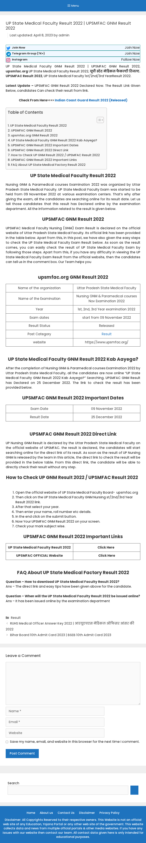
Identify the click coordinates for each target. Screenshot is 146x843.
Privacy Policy (109, 813)
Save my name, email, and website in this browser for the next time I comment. (75, 741)
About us (46, 813)
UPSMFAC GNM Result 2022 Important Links (44, 160)
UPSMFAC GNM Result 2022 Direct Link (39, 150)
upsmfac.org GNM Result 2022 (34, 135)
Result (107, 334)
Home (31, 813)
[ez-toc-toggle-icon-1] (98, 120)
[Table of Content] (100, 120)
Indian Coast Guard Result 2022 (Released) (91, 100)
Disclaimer (87, 813)
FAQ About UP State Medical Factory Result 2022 (48, 165)
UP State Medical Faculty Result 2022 (38, 125)
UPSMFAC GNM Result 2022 (31, 130)
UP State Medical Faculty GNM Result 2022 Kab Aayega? (54, 140)
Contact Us (66, 813)
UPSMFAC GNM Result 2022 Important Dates (45, 145)
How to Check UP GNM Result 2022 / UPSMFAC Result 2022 (57, 155)
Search (13, 783)
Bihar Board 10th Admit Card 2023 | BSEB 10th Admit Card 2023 (60, 635)
